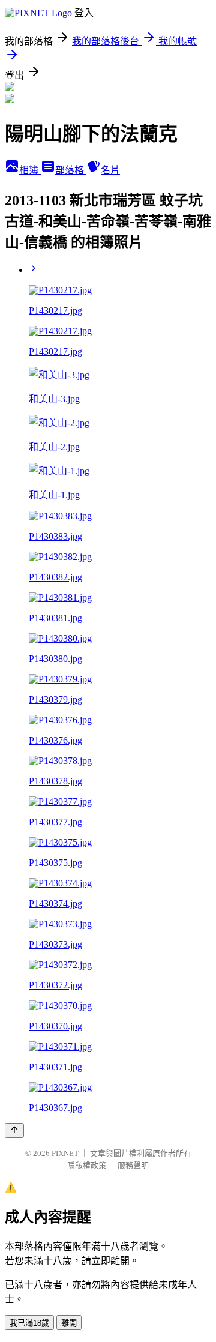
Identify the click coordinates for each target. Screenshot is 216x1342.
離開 (69, 1323)
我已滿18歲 (29, 1323)
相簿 (30, 170)
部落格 (70, 170)
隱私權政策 (86, 1165)
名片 (110, 170)
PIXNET (65, 1153)
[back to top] (14, 1130)
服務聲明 (133, 1165)
